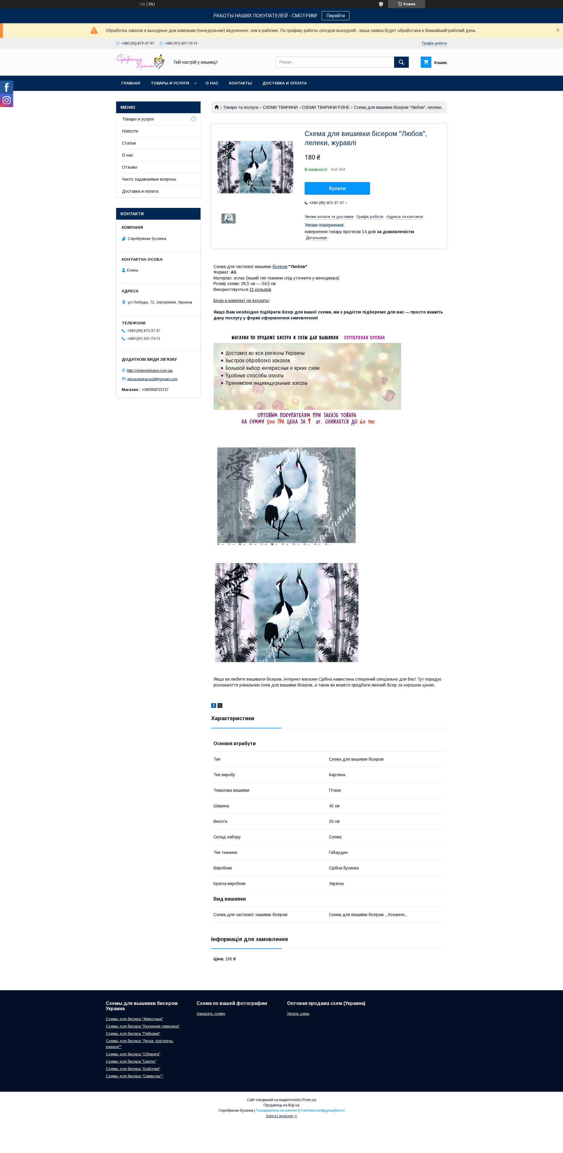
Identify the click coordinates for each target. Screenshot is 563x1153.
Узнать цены (298, 1013)
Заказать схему (210, 1013)
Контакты (240, 83)
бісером (279, 266)
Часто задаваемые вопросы (149, 179)
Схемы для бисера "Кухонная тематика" (143, 1026)
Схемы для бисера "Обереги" (133, 1054)
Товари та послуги (240, 107)
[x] (220, 706)
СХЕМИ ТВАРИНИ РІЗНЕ (326, 107)
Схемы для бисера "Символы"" (134, 1076)
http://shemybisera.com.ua (149, 370)
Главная (130, 83)
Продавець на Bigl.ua (281, 1105)
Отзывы (129, 167)
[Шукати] (401, 62)
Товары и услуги (170, 83)
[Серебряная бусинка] (141, 68)
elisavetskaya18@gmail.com (152, 379)
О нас (212, 83)
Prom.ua (309, 1100)
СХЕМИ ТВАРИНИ (280, 107)
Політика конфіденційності (322, 1110)
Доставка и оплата (284, 83)
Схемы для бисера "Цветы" (131, 1061)
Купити (337, 188)
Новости (130, 131)
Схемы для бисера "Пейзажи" (133, 1033)
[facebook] (213, 706)
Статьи (129, 143)
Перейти (335, 15)
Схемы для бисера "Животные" (134, 1019)
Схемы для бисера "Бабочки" (133, 1068)
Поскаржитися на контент (277, 1110)
